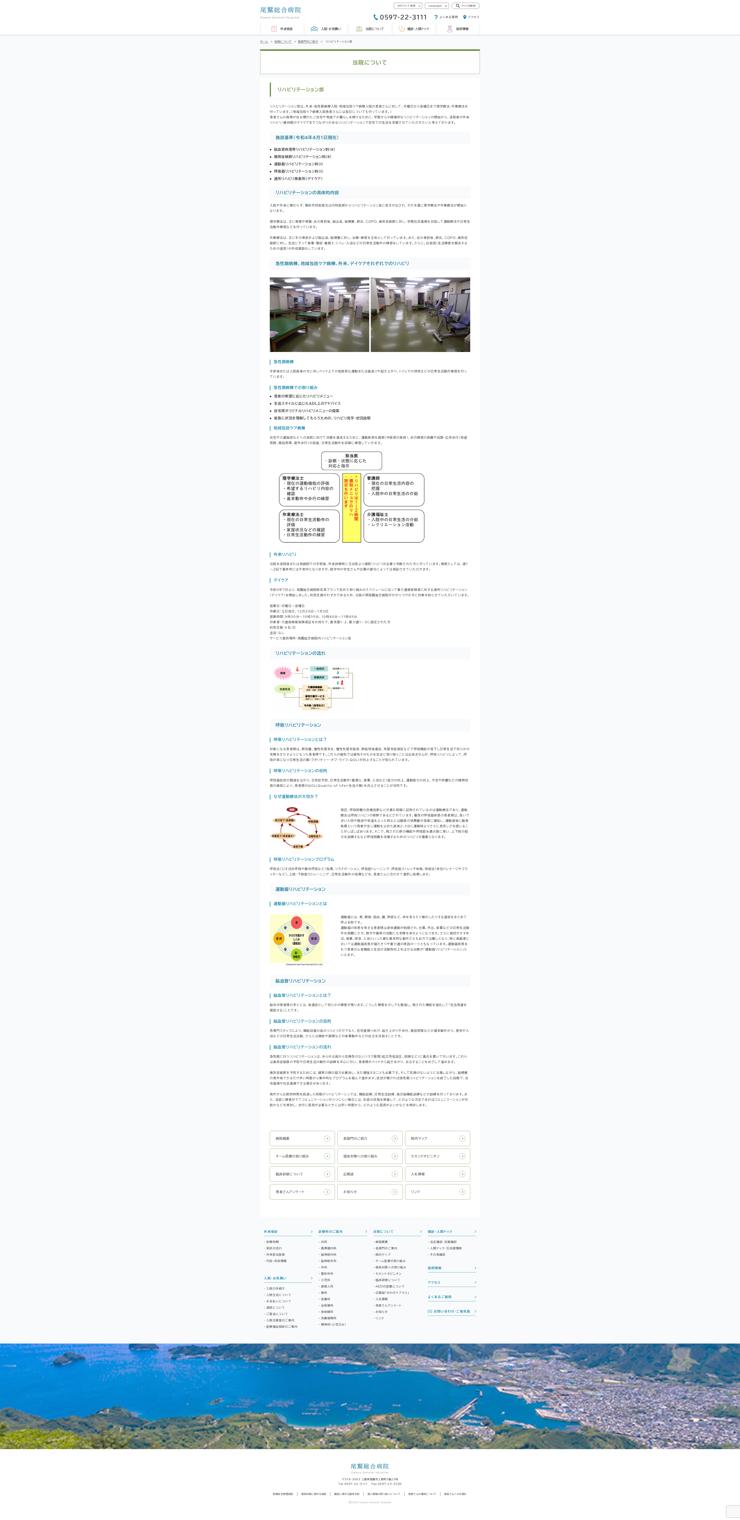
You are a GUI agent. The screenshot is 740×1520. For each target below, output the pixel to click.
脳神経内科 (329, 1254)
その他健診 (438, 1254)
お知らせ (382, 1311)
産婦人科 (327, 1286)
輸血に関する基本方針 (347, 1494)
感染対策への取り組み (391, 1267)
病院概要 (382, 1241)
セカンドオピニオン (389, 1273)
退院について (275, 1307)
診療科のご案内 (331, 1231)
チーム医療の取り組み (391, 1261)
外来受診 (271, 1231)
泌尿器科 (327, 1305)
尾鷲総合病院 (370, 1468)
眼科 (324, 1292)
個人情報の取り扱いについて (384, 1494)
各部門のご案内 (386, 1248)
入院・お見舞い (275, 1278)
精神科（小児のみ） (333, 1324)
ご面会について (277, 1314)
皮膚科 (325, 1299)
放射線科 (327, 1311)
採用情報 (435, 1268)
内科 (324, 1241)
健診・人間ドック (440, 1231)
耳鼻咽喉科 (329, 1318)
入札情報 (382, 1299)
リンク (380, 1318)
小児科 (325, 1280)
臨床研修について (388, 1280)
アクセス (434, 1282)
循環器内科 (329, 1248)
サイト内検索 (468, 6)
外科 (324, 1267)
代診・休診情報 (276, 1261)
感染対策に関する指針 (314, 1494)
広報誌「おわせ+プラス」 (392, 1292)
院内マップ (383, 1254)
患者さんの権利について (422, 1494)
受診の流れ (274, 1248)
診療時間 (272, 1241)
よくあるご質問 (440, 1296)
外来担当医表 (275, 1254)
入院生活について (278, 1294)
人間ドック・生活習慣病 (446, 1248)
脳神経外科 (329, 1261)
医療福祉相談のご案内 (282, 1326)
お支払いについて (278, 1301)
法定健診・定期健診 (443, 1241)
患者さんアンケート (389, 1305)
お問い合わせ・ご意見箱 (452, 1311)
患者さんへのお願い (455, 1494)
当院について (383, 1231)
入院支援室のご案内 (280, 1320)
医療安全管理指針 (283, 1494)
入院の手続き (275, 1288)
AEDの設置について (390, 1286)
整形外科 (327, 1273)
